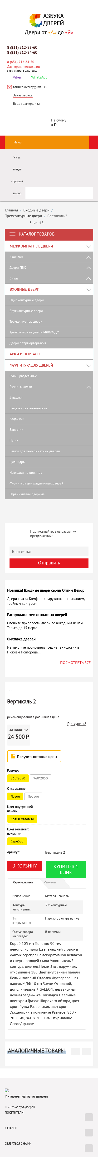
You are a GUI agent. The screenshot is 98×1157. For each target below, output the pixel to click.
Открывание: (16, 788)
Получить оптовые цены (36, 756)
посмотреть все (75, 662)
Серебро (17, 841)
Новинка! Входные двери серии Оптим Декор (45, 590)
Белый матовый (23, 819)
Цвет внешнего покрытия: (18, 831)
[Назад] (24, 223)
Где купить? (76, 723)
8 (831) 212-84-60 (22, 52)
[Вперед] (49, 223)
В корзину (24, 866)
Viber (17, 77)
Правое (34, 796)
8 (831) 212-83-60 (22, 47)
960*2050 (41, 778)
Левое (16, 796)
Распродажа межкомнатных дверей (37, 614)
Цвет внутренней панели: (20, 809)
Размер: (13, 770)
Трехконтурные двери (23, 215)
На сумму (58, 122)
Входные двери (36, 210)
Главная (11, 210)
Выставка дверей (21, 638)
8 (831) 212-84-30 (20, 62)
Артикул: (13, 852)
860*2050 (18, 778)
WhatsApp (39, 77)
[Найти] (85, 191)
